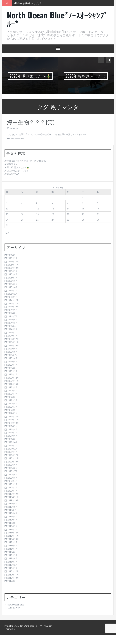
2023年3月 (12, 368)
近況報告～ (12, 164)
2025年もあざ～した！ (28, 3)
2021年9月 (12, 426)
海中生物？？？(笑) (30, 122)
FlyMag (46, 626)
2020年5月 (12, 478)
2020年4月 (12, 481)
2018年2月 (12, 565)
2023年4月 (12, 365)
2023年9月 (12, 348)
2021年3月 (12, 445)
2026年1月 (12, 258)
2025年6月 (12, 281)
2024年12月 (13, 300)
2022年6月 (12, 397)
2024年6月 (12, 319)
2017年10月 (13, 578)
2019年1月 (12, 529)
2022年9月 (12, 387)
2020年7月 (12, 471)
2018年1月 (12, 568)
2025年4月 (12, 287)
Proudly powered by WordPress (20, 626)
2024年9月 (12, 310)
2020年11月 (13, 458)
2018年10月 (13, 539)
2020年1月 (12, 491)
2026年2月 (12, 255)
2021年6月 (12, 436)
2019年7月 (12, 510)
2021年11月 (13, 419)
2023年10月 (13, 345)
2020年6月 (12, 474)
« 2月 (7, 233)
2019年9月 (12, 503)
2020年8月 (12, 468)
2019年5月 (12, 516)
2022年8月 (12, 390)
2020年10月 (13, 462)
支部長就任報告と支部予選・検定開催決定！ (28, 161)
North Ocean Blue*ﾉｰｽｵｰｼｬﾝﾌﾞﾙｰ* (57, 19)
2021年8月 (12, 429)
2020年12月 (13, 455)
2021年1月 (12, 452)
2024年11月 (13, 303)
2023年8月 (12, 352)
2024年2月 (12, 332)
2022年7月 (12, 394)
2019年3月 (12, 523)
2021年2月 (12, 449)
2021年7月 (12, 432)
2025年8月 (12, 274)
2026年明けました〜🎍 (30, 76)
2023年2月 (12, 371)
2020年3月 (12, 484)
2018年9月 (12, 542)
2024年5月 (12, 323)
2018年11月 (13, 536)
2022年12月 (13, 378)
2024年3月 (12, 329)
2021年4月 (12, 442)
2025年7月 (12, 278)
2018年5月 (12, 555)
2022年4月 (12, 403)
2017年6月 (12, 581)
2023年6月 (12, 358)
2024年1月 (12, 336)
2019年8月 (12, 507)
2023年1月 (12, 374)
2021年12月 (13, 416)
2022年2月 (12, 410)
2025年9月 (12, 271)
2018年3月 (12, 562)
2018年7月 (12, 549)
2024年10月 (13, 306)
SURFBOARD (14, 608)
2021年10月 (13, 423)
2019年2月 (12, 526)
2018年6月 (12, 552)
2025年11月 (13, 265)
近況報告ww (13, 174)
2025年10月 (13, 268)
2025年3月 (12, 290)
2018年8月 (12, 545)
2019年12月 (13, 494)
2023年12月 (13, 339)
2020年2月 (12, 487)
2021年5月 (12, 439)
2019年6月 (12, 513)
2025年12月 (13, 261)
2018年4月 (12, 558)
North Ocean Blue (16, 139)
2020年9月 (12, 465)
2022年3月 (12, 407)
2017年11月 (13, 575)
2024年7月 (12, 316)
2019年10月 (13, 500)
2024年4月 (12, 326)
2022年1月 (12, 413)
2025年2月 (12, 294)
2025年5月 (12, 284)
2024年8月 (12, 313)
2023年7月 (12, 355)
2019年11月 (13, 497)
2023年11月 (13, 342)
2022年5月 (12, 400)
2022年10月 (13, 384)
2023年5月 (12, 361)
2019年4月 (12, 520)
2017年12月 (13, 571)
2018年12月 (13, 532)
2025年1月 (12, 297)
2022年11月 (13, 381)
